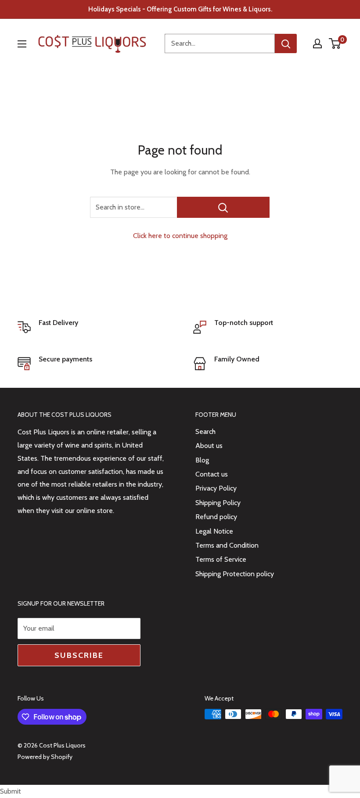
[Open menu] (22, 43)
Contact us (211, 474)
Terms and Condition (227, 545)
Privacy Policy (216, 488)
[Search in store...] (223, 207)
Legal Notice (214, 531)
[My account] (317, 43)
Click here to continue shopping (180, 235)
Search (205, 431)
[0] (335, 43)
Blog (202, 460)
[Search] (286, 43)
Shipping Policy (218, 502)
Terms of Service (220, 559)
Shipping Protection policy (234, 574)
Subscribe (79, 655)
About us (209, 445)
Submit (10, 791)
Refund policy (216, 517)
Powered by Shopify (45, 757)
